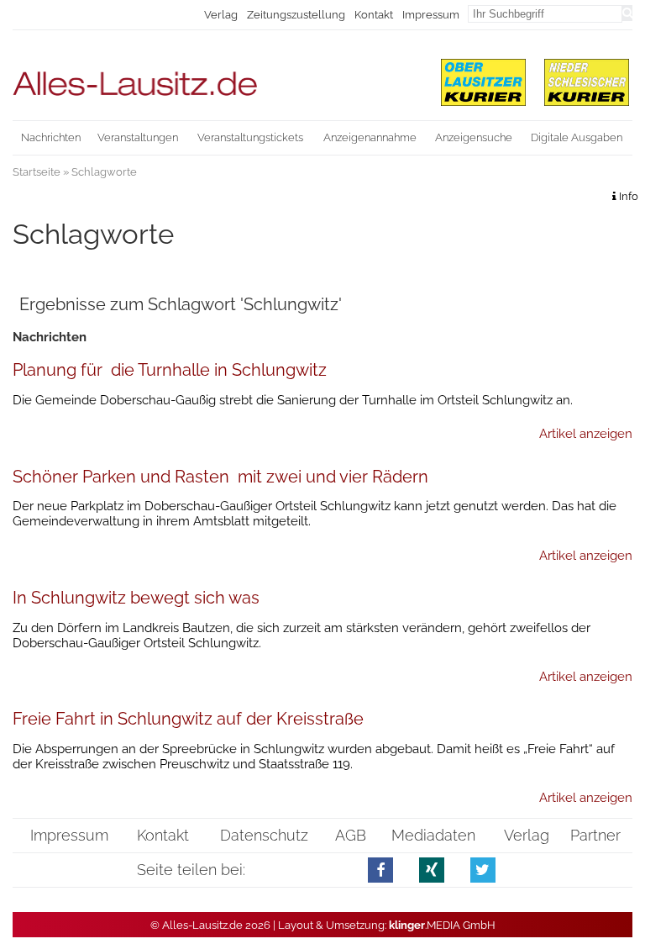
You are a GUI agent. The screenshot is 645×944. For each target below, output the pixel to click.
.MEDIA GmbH (442, 925)
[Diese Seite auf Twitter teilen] (483, 869)
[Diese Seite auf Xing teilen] (432, 869)
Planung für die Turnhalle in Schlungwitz (170, 370)
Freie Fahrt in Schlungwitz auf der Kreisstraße (188, 719)
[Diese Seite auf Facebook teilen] (381, 869)
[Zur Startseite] (216, 76)
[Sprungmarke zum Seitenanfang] (625, 902)
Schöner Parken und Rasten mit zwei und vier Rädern (220, 477)
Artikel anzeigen (585, 433)
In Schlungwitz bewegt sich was (136, 598)
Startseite (36, 172)
